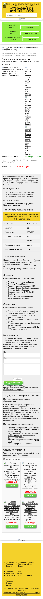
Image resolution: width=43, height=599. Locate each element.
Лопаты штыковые (29, 55)
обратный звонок (15, 436)
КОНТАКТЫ (30, 11)
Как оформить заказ (26, 562)
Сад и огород (31, 53)
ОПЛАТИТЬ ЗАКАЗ (12, 32)
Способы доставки (11, 278)
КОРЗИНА (29, 27)
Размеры (9, 581)
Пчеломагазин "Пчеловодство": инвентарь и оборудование (22, 594)
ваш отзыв (7, 455)
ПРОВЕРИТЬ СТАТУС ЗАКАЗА (13, 38)
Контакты (10, 562)
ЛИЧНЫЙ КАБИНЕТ (12, 26)
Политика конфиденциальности (19, 575)
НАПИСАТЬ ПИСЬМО (29, 33)
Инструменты (19, 53)
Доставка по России (14, 573)
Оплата (9, 566)
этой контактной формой (13, 390)
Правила (9, 564)
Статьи (9, 583)
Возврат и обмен (25, 564)
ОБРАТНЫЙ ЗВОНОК (17, 11)
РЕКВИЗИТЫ (31, 39)
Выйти (8, 585)
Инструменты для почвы (11, 55)
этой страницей (23, 416)
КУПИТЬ (12, 485)
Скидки (21, 566)
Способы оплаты (10, 307)
